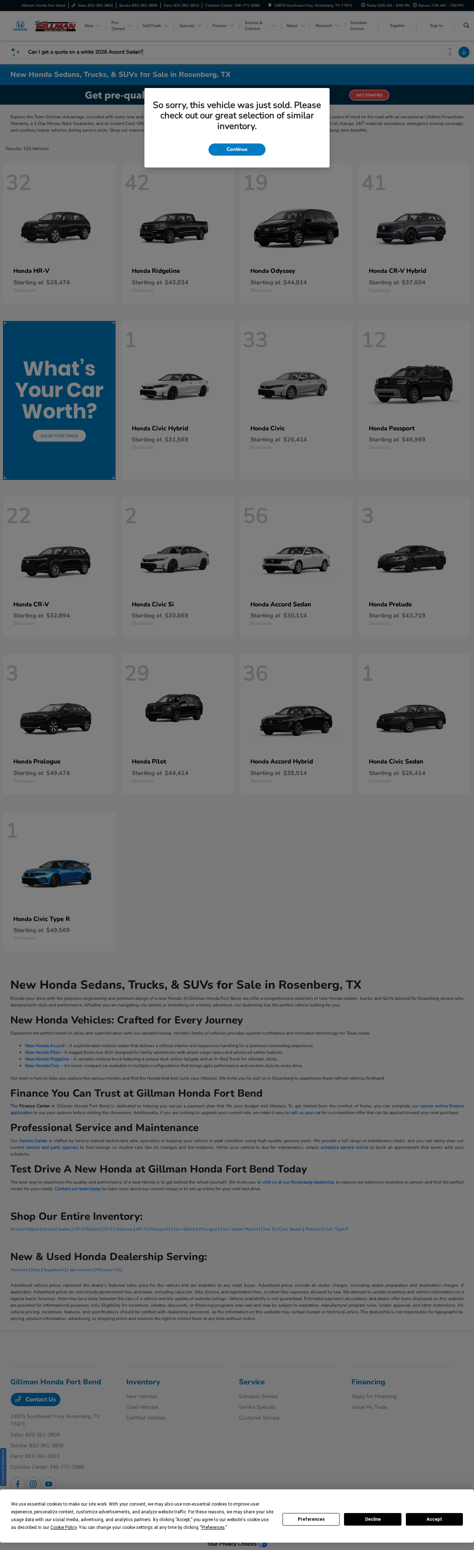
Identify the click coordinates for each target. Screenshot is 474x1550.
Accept (434, 1519)
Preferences (311, 1519)
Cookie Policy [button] (63, 1527)
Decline (373, 1519)
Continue (237, 149)
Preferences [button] (213, 1527)
